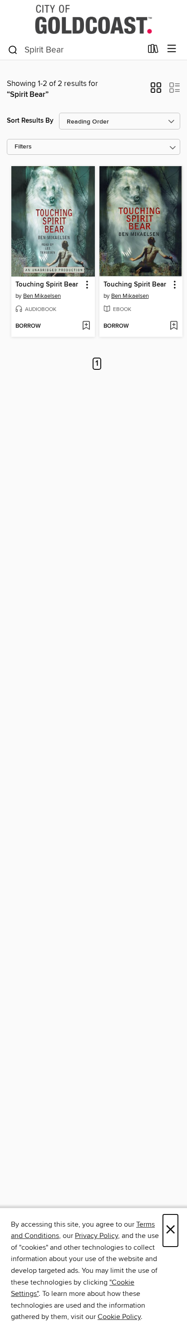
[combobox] (74, 50)
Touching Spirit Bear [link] (46, 285)
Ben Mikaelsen (42, 296)
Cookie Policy (119, 1316)
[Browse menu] (171, 49)
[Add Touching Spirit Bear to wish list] (86, 326)
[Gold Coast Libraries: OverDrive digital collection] (93, 19)
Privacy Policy (96, 1235)
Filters (23, 147)
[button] (156, 90)
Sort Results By (30, 120)
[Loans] (153, 51)
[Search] (13, 49)
